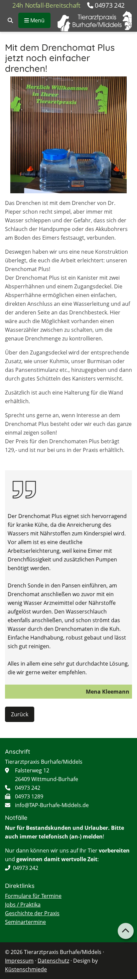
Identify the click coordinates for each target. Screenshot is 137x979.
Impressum (19, 960)
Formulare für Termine (33, 896)
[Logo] (94, 21)
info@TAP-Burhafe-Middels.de (52, 805)
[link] (10, 20)
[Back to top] (125, 931)
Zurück (19, 714)
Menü (37, 20)
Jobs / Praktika (23, 904)
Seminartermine (25, 922)
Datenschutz (53, 960)
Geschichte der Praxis (32, 913)
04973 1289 (29, 796)
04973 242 (110, 5)
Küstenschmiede (26, 969)
